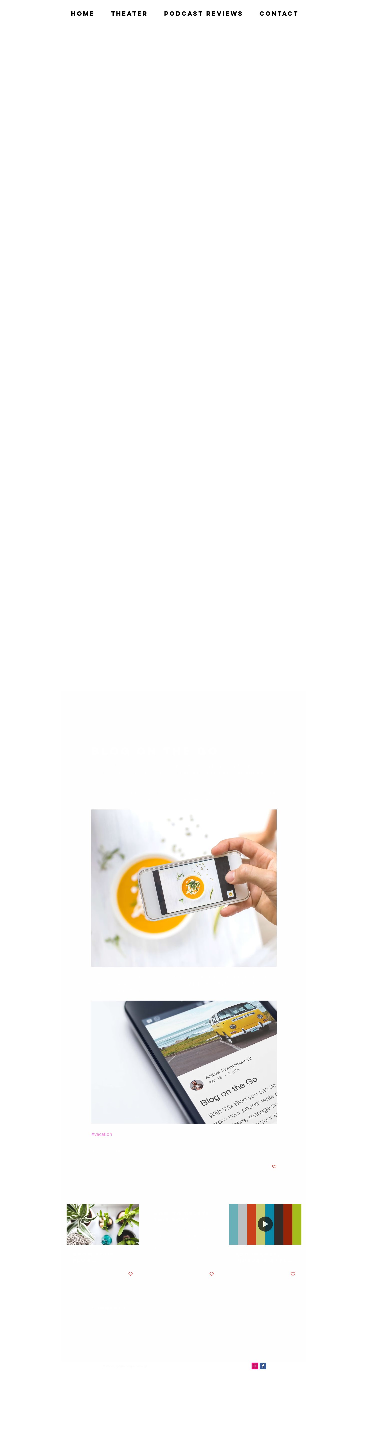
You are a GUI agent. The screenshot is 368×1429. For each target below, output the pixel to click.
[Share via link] (130, 1151)
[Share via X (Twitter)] (106, 1151)
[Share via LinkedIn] (118, 1151)
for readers (163, 701)
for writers (137, 701)
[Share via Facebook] (93, 1151)
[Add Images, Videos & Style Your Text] (265, 1224)
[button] (295, 702)
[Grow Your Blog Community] (103, 1224)
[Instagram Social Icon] (255, 1366)
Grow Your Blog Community (94, 1257)
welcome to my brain (104, 701)
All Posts (72, 701)
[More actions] (274, 736)
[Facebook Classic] (263, 1366)
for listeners (190, 701)
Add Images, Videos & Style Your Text (263, 1257)
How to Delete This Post (182, 1216)
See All (296, 1194)
